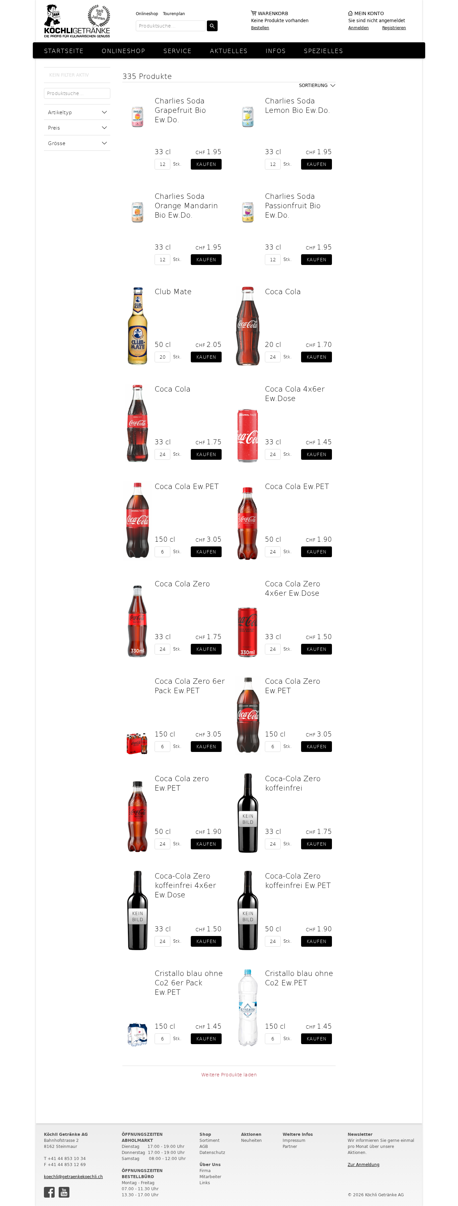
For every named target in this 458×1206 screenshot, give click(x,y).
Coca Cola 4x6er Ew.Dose (295, 393)
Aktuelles (228, 50)
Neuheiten (251, 1140)
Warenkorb (273, 13)
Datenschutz (212, 1152)
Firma (205, 1170)
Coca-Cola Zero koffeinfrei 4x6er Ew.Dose (185, 884)
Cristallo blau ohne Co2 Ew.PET (299, 977)
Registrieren (394, 28)
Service (177, 50)
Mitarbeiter (210, 1176)
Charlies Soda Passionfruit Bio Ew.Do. (293, 205)
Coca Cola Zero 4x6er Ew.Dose (292, 588)
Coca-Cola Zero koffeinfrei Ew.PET (298, 880)
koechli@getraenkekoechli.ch (73, 1176)
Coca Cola (283, 291)
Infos (276, 50)
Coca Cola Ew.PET (187, 486)
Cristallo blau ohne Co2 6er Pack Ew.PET (189, 982)
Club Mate (173, 291)
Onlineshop (147, 13)
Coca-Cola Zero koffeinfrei (293, 783)
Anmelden (358, 28)
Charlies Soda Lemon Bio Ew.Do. (297, 105)
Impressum (294, 1140)
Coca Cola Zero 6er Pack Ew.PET (190, 685)
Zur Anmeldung (364, 1164)
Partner (290, 1146)
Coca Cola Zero (182, 583)
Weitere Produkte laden (229, 1074)
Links (204, 1182)
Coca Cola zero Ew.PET (182, 783)
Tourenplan (174, 13)
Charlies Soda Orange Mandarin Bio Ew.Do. (186, 205)
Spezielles (323, 50)
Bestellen (260, 28)
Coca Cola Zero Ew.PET (292, 685)
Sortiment (209, 1140)
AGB (203, 1146)
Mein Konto (369, 13)
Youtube (64, 1192)
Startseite (64, 50)
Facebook (49, 1192)
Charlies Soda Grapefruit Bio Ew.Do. (180, 109)
